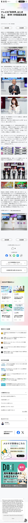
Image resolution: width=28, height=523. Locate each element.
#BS (9, 23)
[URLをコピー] (21, 255)
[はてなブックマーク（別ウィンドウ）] (17, 255)
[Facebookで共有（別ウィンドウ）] (6, 255)
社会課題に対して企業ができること (8, 410)
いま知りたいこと (5, 392)
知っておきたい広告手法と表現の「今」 (8, 396)
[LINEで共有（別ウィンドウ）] (14, 255)
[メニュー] (26, 1)
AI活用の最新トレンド (5, 399)
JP (7, 1)
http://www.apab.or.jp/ (16, 210)
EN (9, 1)
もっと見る (24, 411)
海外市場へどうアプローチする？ (7, 406)
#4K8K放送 (13, 23)
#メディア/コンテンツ (4, 23)
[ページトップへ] (25, 520)
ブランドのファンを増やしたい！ (7, 403)
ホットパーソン (4, 419)
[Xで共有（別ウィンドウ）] (10, 255)
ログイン (21, 1)
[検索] (17, 2)
